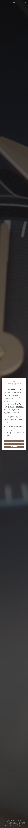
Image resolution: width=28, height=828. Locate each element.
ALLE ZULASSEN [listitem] (14, 440)
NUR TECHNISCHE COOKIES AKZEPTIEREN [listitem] (14, 443)
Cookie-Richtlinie (11, 421)
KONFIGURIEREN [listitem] (14, 446)
